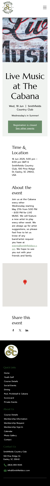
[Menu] (45, 7)
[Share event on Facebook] (13, 330)
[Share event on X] (20, 330)
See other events (25, 128)
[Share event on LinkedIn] (27, 330)
